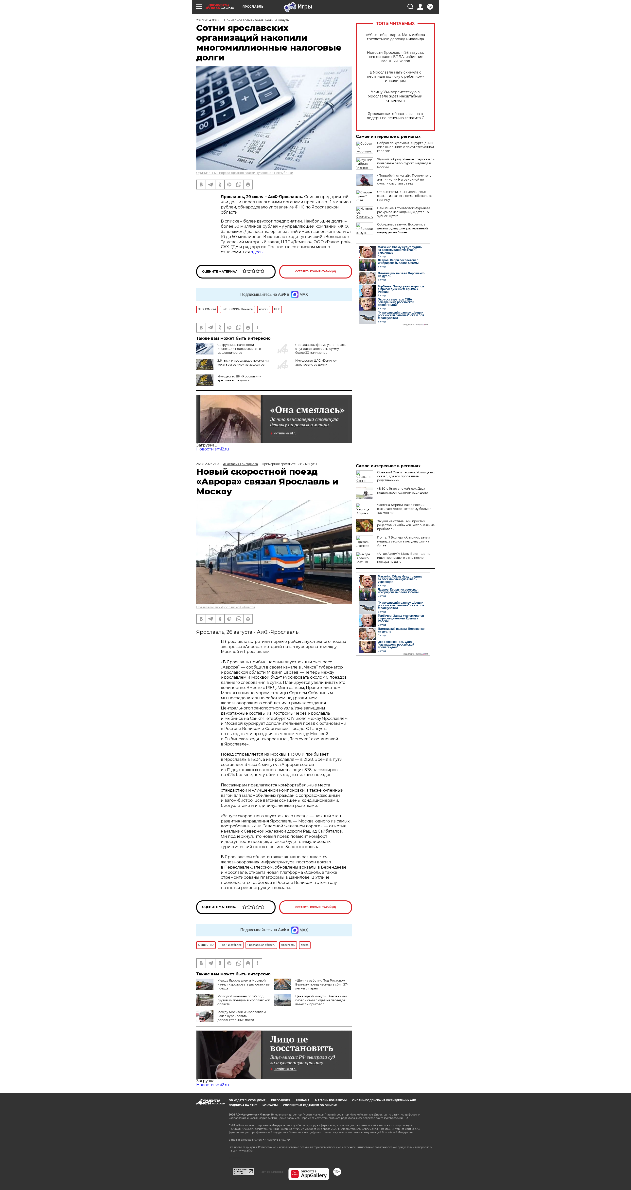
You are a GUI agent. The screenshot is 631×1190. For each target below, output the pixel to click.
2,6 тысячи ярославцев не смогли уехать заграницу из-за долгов (243, 362)
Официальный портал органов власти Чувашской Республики (244, 173)
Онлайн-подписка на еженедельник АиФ (384, 1100)
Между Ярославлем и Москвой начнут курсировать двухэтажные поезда (243, 984)
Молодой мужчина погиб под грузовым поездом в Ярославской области (243, 1000)
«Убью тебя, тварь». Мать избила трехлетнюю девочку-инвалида (395, 37)
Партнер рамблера (271, 1171)
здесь (257, 252)
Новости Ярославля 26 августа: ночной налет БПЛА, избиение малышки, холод (395, 57)
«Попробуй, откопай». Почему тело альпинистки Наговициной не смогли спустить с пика (404, 179)
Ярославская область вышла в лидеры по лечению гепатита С (395, 116)
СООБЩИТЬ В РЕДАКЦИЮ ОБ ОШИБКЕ (310, 1105)
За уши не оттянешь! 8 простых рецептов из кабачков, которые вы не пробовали (406, 525)
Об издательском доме (247, 1100)
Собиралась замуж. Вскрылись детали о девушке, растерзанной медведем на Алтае (402, 228)
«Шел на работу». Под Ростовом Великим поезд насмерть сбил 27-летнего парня (321, 984)
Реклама (302, 1100)
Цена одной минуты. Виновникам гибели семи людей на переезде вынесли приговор (321, 1000)
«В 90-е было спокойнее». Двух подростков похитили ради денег (403, 490)
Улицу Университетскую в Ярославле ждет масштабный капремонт (395, 96)
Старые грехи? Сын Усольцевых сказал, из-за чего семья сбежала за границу (404, 196)
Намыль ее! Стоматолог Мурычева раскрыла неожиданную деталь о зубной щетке (403, 212)
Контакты (270, 1105)
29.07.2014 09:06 (208, 20)
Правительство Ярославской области (225, 607)
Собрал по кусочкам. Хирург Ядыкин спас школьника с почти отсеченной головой (405, 147)
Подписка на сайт (243, 1105)
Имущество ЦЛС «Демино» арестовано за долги (316, 362)
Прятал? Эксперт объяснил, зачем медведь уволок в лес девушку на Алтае (403, 541)
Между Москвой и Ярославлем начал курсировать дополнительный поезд (241, 1016)
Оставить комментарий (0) (315, 271)
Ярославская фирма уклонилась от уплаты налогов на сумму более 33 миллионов (320, 348)
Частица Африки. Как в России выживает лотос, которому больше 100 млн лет (404, 509)
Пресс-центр (280, 1100)
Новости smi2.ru (212, 449)
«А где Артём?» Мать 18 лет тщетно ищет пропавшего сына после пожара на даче (404, 557)
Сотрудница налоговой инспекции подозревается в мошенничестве (239, 348)
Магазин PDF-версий (331, 1100)
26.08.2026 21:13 (207, 464)
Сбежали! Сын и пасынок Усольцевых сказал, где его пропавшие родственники (406, 476)
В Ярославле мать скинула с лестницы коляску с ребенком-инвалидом (395, 76)
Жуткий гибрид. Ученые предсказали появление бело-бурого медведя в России (406, 163)
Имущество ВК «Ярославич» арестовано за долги (239, 378)
